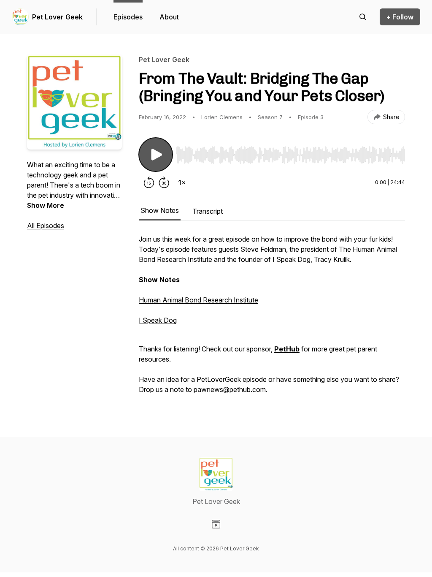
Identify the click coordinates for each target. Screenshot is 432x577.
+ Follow (399, 17)
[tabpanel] (272, 318)
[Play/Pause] (156, 154)
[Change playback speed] (181, 182)
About (169, 17)
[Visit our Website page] (216, 524)
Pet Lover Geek (57, 17)
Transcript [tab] (207, 211)
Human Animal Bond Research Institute (198, 300)
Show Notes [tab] (159, 210)
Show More (45, 205)
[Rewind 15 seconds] (149, 182)
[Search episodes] (362, 17)
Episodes (128, 17)
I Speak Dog (158, 320)
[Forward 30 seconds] (164, 182)
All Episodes (45, 225)
